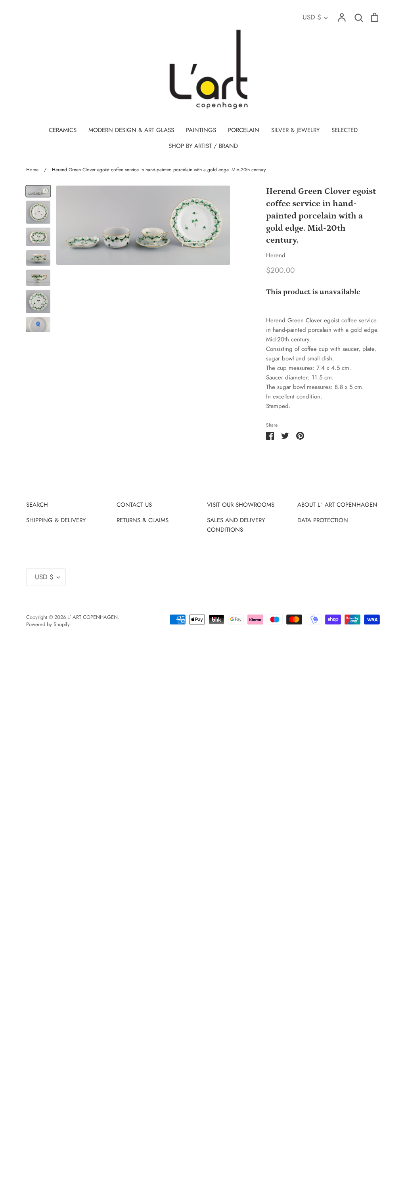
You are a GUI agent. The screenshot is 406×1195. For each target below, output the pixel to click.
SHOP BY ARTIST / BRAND (203, 146)
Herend (275, 255)
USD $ (312, 17)
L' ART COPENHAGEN (92, 617)
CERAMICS (63, 130)
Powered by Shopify (48, 624)
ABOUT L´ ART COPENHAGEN (337, 504)
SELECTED (344, 130)
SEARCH (37, 504)
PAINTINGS (201, 130)
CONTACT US (134, 504)
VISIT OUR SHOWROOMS (240, 504)
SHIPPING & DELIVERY (56, 520)
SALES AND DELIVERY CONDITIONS (236, 525)
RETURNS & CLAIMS (143, 520)
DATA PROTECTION (322, 520)
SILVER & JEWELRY (295, 130)
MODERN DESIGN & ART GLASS (131, 130)
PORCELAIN (243, 130)
